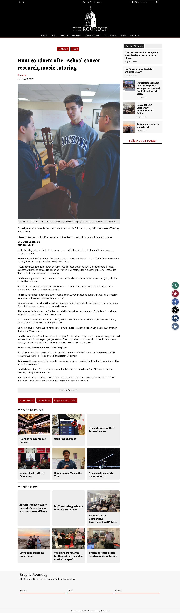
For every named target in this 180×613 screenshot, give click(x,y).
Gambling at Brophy (65, 438)
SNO (102, 611)
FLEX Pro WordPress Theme (88, 611)
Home (44, 35)
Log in (107, 611)
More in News (28, 487)
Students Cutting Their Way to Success (102, 430)
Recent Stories (134, 46)
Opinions (76, 35)
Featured (63, 48)
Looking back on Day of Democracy (32, 474)
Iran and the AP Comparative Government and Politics (145, 109)
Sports (64, 35)
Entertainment (93, 35)
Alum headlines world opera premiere (101, 474)
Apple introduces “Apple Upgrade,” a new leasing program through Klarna (142, 55)
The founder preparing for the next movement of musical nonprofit (68, 556)
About (133, 35)
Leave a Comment (69, 390)
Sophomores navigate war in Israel (148, 125)
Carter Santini (26, 400)
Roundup (22, 75)
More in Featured (31, 410)
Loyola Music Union (65, 400)
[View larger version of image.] (69, 151)
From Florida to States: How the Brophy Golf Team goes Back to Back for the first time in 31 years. (148, 88)
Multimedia (110, 35)
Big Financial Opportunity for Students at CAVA (139, 70)
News (54, 35)
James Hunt (44, 400)
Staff (123, 35)
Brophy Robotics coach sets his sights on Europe (103, 554)
